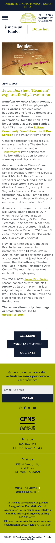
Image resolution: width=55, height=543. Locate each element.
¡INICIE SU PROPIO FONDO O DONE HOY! (27, 5)
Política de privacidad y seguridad (27, 502)
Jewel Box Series (36, 279)
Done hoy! (41, 28)
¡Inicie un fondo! (13, 29)
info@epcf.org (25, 513)
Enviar (27, 398)
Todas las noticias (27, 344)
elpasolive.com (13, 314)
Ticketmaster (11, 151)
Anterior (27, 335)
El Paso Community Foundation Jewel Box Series (26, 131)
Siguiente (27, 352)
